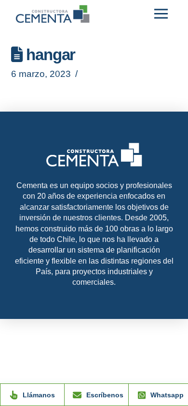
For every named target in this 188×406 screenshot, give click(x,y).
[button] (161, 13)
